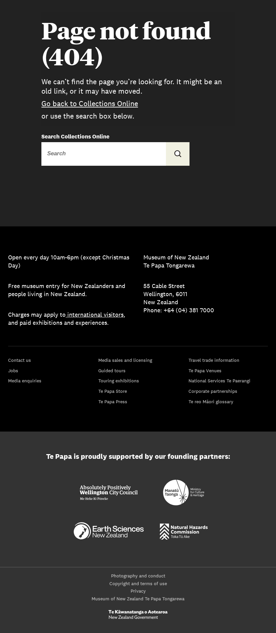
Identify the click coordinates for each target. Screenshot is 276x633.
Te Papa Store (112, 391)
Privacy (138, 591)
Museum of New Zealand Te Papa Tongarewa (138, 599)
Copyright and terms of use (138, 583)
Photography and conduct (138, 576)
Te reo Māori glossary (210, 402)
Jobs (13, 371)
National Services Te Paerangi (219, 381)
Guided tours (112, 371)
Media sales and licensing (125, 360)
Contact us (19, 360)
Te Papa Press (112, 402)
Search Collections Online (75, 136)
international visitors (95, 314)
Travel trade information (213, 360)
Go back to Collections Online (89, 103)
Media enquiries (24, 381)
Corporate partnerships (212, 391)
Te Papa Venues (204, 371)
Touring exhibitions (118, 381)
